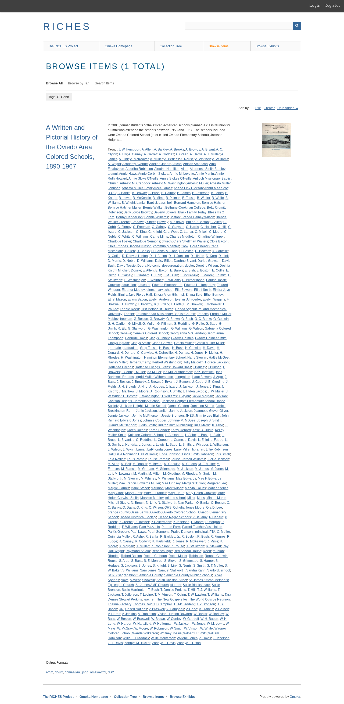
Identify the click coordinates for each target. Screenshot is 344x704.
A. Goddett (166, 154)
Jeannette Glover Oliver (211, 411)
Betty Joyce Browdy (138, 212)
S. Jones (144, 565)
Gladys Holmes (182, 338)
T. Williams (215, 594)
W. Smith (176, 628)
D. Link (223, 256)
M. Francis (128, 469)
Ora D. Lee (214, 507)
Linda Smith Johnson (197, 454)
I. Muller (139, 372)
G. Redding (182, 324)
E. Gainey (125, 275)
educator (144, 285)
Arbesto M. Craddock (135, 183)
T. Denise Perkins (173, 590)
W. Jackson (182, 624)
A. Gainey (135, 154)
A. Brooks (177, 149)
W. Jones (198, 624)
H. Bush (178, 348)
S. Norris (185, 565)
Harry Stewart (197, 357)
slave (124, 580)
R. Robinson (159, 546)
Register (332, 5)
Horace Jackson (217, 362)
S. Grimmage (188, 561)
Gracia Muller (184, 343)
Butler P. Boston (197, 222)
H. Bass (164, 348)
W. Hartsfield (142, 624)
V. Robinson (147, 614)
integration (182, 377)
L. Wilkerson (219, 444)
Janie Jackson (146, 411)
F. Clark (163, 304)
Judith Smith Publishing (174, 425)
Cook (184, 246)
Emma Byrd (193, 294)
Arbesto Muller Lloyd (137, 188)
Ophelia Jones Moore (189, 507)
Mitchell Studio (118, 503)
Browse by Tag (78, 83)
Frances (203, 314)
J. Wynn (184, 396)
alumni (113, 174)
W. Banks (200, 614)
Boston (175, 217)
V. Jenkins (129, 614)
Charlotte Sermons (146, 241)
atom (49, 672)
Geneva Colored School (150, 333)
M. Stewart (131, 478)
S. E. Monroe (153, 561)
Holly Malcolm (193, 362)
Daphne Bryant (185, 261)
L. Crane (176, 440)
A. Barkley (161, 149)
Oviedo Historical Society (138, 517)
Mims (201, 498)
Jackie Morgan (202, 396)
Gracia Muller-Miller (209, 343)
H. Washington (131, 357)
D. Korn (211, 256)
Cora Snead (199, 246)
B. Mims (158, 198)
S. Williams (130, 570)
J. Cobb (197, 382)
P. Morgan (212, 522)
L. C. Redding (142, 440)
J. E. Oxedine (214, 382)
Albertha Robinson (139, 169)
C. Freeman (141, 227)
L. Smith (185, 444)
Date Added (286, 108)
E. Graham (141, 275)
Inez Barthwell (204, 372)
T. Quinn (180, 594)
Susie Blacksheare (196, 585)
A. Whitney (203, 159)
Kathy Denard (181, 430)
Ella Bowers (183, 290)
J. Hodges (156, 386)
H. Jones (197, 353)
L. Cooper (161, 440)
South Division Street (171, 580)
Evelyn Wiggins (214, 299)
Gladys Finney (159, 338)
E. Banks (176, 270)
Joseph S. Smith (209, 420)
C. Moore (216, 232)
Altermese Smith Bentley (207, 169)
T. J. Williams (206, 590)
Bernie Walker (153, 207)
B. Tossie (188, 198)
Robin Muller (178, 556)
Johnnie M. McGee (181, 420)
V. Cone (191, 609)
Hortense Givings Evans (152, 367)
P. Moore (197, 522)
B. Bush (154, 193)
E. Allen (148, 270)
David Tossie (126, 265)
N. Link (151, 503)
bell (170, 203)
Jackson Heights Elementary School (134, 401)
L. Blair (215, 435)
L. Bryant (124, 440)
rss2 (111, 672)
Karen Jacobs (137, 430)
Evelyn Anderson (161, 299)
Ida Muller (154, 372)
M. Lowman (123, 474)
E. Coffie (218, 270)
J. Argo (218, 377)
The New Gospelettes (172, 599)
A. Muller (156, 159)
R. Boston (188, 536)
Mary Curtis (133, 493)
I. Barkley (199, 367)
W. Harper (124, 624)
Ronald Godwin (216, 556)
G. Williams (179, 328)
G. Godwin (221, 319)
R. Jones (177, 541)
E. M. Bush (170, 275)
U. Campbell (163, 604)
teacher (149, 599)
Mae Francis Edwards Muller (139, 483)
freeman (126, 319)
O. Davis (129, 507)
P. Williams (130, 527)
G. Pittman (164, 324)
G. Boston (141, 319)
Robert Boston (131, 556)
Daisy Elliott (163, 261)
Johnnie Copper (154, 420)
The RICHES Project (63, 46)
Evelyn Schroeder (188, 299)
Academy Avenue (135, 164)
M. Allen (113, 464)
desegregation (172, 265)
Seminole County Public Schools (188, 575)
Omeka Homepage (118, 46)
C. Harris (192, 227)
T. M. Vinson (163, 594)
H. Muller (211, 353)
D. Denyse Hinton (135, 256)
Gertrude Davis (136, 338)
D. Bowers (202, 251)
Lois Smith (222, 454)
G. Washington (159, 328)
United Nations (136, 609)
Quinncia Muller (119, 536)
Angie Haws (128, 174)
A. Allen (147, 149)
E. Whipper (155, 280)
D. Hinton (197, 256)
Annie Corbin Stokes (153, 174)
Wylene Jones (187, 638)
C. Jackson (126, 232)
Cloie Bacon (219, 241)
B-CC (112, 193)
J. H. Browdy (127, 386)
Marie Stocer (140, 488)
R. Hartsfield (161, 541)
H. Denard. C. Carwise (136, 353)
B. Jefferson (200, 193)
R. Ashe (138, 536)
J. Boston (123, 382)
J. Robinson (159, 391)
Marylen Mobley (152, 498)
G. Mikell (134, 324)
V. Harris (114, 614)
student (175, 585)
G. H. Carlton (117, 324)
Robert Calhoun (155, 556)
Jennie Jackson (119, 415)
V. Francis (206, 609)
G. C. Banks (203, 319)
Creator (269, 108)
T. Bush (153, 590)
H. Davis (209, 348)
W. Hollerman (163, 624)
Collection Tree (171, 46)
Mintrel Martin (216, 498)
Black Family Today (192, 212)
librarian (198, 449)
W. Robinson (159, 628)
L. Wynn (129, 449)
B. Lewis (125, 198)
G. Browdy (157, 319)
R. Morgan (126, 546)
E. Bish (190, 270)
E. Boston (203, 270)
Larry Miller (182, 449)
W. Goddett (191, 619)
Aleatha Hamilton (167, 169)
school (225, 570)
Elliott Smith (202, 290)
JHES (189, 415)
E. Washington (134, 280)
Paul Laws (138, 532)
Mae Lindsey (171, 483)
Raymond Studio (138, 551)
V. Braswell (157, 609)
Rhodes (113, 556)
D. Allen (129, 251)
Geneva (125, 333)
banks (141, 203)
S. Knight (159, 565)
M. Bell (126, 464)
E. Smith (220, 275)
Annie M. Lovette (182, 174)
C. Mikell (201, 232)
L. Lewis (158, 444)
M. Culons (189, 464)
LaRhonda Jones (160, 449)
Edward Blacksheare (167, 285)
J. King (215, 386)
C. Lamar (186, 232)
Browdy (162, 222)
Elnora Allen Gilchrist (168, 294)
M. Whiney (148, 478)
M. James (202, 469)
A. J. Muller (212, 154)
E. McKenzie (189, 275)
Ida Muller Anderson (177, 372)
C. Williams (140, 236)
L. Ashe (190, 435)
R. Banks (152, 536)
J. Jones (202, 386)
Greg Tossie (148, 348)
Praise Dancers (182, 532)
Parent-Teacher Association (202, 527)
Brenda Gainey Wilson (197, 217)
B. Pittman (173, 198)
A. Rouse (187, 159)
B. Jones (217, 193)
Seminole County (150, 575)
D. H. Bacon (158, 256)
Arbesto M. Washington (169, 183)
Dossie (136, 270)
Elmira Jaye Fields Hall (135, 294)
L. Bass (203, 435)
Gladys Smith (140, 343)
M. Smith (205, 474)
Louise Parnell (158, 459)
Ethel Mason (117, 299)
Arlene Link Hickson (188, 188)
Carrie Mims (159, 236)
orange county (118, 512)
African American (195, 164)
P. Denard (216, 517)
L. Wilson (114, 449)
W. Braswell (141, 619)
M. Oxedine (171, 474)
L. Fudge (216, 440)
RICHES (67, 26)
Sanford (213, 570)
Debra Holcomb (148, 265)
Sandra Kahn (196, 570)
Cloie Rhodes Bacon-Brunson (130, 246)
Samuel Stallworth (171, 570)
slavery (135, 580)
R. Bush (203, 536)
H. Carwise (193, 348)
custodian (115, 251)
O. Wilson (156, 507)
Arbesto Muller (197, 183)
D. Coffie (114, 256)
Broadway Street (143, 222)
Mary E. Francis (155, 493)
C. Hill (222, 227)
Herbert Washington (166, 362)
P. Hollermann (161, 522)
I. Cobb (126, 372)
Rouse (112, 561)
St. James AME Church (152, 585)
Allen (184, 169)
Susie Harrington (134, 590)
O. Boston (218, 503)
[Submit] (297, 26)
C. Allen (216, 222)
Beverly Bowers (165, 212)
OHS (167, 507)
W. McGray (125, 628)
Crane (213, 246)
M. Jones (217, 469)
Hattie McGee (219, 357)
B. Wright (128, 203)
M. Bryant (155, 464)
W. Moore (141, 628)
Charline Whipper (211, 236)
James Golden (178, 406)
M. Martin (140, 474)
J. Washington (149, 396)
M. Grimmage (165, 469)
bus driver (177, 222)
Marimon (157, 488)
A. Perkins (171, 159)
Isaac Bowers (202, 377)
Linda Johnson (170, 454)
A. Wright (114, 164)
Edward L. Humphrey (199, 285)
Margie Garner (118, 488)
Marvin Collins (195, 488)
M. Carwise (172, 464)
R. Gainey (126, 541)
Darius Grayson (209, 261)
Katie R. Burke (202, 430)
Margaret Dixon (193, 483)
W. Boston (124, 619)
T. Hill (192, 590)
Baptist (152, 203)
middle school (175, 498)
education (128, 285)
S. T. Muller (215, 565)
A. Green (181, 154)
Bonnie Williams (156, 217)
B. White (218, 198)
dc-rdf (59, 672)
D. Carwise (220, 251)
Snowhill (148, 580)
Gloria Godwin (162, 343)
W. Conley (174, 619)
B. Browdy (139, 193)
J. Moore (142, 391)
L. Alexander (174, 435)
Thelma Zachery (119, 604)
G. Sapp (211, 324)
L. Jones (144, 444)
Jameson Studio (202, 406)
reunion (218, 551)
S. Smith (199, 565)
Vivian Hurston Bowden (174, 614)
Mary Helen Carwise (201, 493)
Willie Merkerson (163, 638)
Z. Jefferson (221, 638)
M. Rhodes (189, 474)
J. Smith (175, 391)
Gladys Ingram (118, 343)
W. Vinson (191, 628)
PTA (212, 532)
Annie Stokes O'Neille (176, 178)
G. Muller (149, 324)
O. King (142, 507)
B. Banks (123, 193)
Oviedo (155, 512)
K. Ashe (217, 425)
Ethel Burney (213, 294)
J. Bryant (168, 382)
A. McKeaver (139, 159)
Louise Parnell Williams (188, 459)
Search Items (104, 83)
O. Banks (202, 503)
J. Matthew (126, 391)
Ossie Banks (139, 512)
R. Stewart (213, 546)
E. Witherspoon (193, 280)
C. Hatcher (208, 227)
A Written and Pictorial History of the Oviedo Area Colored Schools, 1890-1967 (72, 147)
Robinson (196, 556)
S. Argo (124, 561)
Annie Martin (204, 174)
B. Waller (203, 198)
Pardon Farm (171, 527)
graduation (130, 348)
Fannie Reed (129, 309)
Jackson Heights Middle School (143, 406)
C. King (141, 232)
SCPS (112, 575)
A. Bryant (208, 149)
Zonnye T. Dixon (189, 643)
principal (201, 532)
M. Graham (146, 469)
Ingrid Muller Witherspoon (154, 377)
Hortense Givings (120, 367)
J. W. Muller (216, 391)
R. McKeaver (195, 541)
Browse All (54, 83)
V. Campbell (175, 609)
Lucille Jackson (218, 459)
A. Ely (123, 154)
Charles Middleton (183, 236)
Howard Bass (181, 367)
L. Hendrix (129, 444)
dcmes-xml (73, 672)
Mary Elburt (176, 493)
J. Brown (154, 382)
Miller (191, 498)
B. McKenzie (142, 198)
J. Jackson (187, 386)
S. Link (172, 565)
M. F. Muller (206, 464)
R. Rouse (177, 546)
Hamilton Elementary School (165, 357)
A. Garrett (150, 154)
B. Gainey (168, 193)
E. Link (156, 275)
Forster (129, 314)
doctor (189, 265)
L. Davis (190, 440)
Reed (207, 551)
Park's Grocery (118, 532)
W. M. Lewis (215, 624)
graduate (114, 348)
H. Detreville (164, 353)
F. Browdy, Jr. (147, 304)
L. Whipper (200, 444)
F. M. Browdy (192, 304)
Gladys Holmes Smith (211, 338)
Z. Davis (205, 638)
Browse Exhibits (267, 46)
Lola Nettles (116, 459)
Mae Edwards (186, 478)
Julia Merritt (202, 425)
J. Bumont (183, 382)
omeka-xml (98, 672)
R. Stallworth (195, 546)
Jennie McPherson (146, 415)
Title (258, 108)
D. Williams (145, 261)
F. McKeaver (212, 304)
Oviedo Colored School (179, 512)
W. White (206, 628)
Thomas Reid (143, 604)
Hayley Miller (117, 362)
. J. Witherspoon (128, 149)
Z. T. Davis (115, 643)
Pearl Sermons (158, 532)
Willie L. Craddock (136, 638)
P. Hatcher (141, 522)
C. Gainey (159, 227)
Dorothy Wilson (207, 265)
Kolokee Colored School (146, 435)
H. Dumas (181, 353)
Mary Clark (116, 493)
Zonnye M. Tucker (137, 643)
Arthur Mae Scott (216, 188)
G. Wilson (196, 328)
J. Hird (143, 386)
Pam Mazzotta (149, 527)
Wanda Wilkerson (145, 633)
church (167, 241)
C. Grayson (176, 227)
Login (315, 5)
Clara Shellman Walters (190, 241)
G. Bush (187, 319)
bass (162, 203)
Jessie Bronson (172, 415)
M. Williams (166, 478)
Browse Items (218, 46)
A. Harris (196, 154)
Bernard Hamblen (187, 203)
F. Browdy (129, 304)
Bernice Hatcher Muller (124, 207)
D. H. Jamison (179, 256)
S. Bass (136, 561)
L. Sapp (171, 444)
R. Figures (217, 536)
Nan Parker (186, 503)
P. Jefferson (181, 522)
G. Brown (173, 319)
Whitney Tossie (171, 633)
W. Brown (158, 619)
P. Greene (126, 522)
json (85, 672)
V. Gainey (222, 609)
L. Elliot (203, 440)
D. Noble (129, 261)
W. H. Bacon (209, 619)
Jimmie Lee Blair (207, 415)
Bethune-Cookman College (185, 207)
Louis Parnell (136, 459)
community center (166, 246)
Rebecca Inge (162, 551)
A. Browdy (192, 149)
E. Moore (206, 275)
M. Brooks (139, 464)
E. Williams (172, 280)
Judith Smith (147, 425)
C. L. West (170, 232)
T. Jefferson (129, 594)
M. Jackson (185, 469)
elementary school (159, 290)
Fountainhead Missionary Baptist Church (165, 314)
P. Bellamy (199, 517)
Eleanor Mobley (133, 290)
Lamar (141, 449)
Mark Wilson (174, 488)
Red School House (187, 551)
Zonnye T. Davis (163, 643)
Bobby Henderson (129, 217)
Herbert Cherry (139, 362)
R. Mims (212, 541)
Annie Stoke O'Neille (143, 178)
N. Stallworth (167, 503)
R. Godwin (142, 541)
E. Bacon (162, 270)
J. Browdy (139, 382)
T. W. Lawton (197, 594)
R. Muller (142, 546)
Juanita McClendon (122, 425)
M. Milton (155, 474)
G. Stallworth (137, 328)
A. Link (124, 159)
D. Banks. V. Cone (164, 251)
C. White (124, 236)
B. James (184, 193)
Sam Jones (148, 570)
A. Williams (220, 159)
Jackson (221, 396)
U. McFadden (184, 604)
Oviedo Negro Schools (174, 517)
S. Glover (171, 561)
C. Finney (124, 227)
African (176, 164)
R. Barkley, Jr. (170, 536)
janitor (163, 411)
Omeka (295, 697)
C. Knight (155, 232)
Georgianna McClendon (187, 333)
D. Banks (143, 251)
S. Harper (207, 561)
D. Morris (114, 261)
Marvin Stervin (217, 488)
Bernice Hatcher (213, 203)
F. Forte (176, 304)
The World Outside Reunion (209, 599)
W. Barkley (216, 614)
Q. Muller (223, 532)
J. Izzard (172, 386)
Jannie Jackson (180, 411)
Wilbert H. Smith (195, 633)
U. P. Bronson (205, 604)
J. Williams (169, 396)
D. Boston (186, 251)
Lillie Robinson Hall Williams (136, 454)
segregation (127, 575)
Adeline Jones (159, 164)
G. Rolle (198, 324)
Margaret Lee (216, 483)
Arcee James (162, 188)
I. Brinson (214, 367)
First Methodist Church (157, 309)
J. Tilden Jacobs (194, 391)
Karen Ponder (159, 430)
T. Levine (146, 594)
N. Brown (137, 503)
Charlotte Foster (119, 241)
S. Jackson (129, 565)
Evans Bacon (137, 299)
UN (121, 609)
